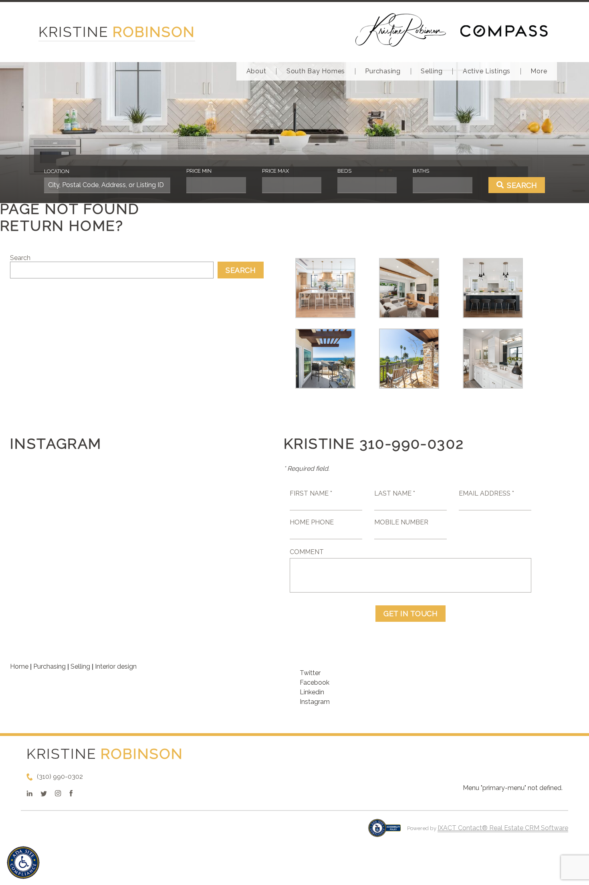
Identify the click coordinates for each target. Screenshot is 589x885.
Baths (421, 171)
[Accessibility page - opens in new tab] (384, 832)
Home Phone (312, 522)
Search (20, 258)
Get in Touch (410, 613)
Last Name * (394, 493)
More (539, 71)
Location (56, 171)
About (256, 71)
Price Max (275, 171)
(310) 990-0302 (60, 776)
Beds (344, 171)
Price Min (199, 171)
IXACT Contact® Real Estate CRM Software (503, 828)
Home (19, 666)
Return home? (62, 225)
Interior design (116, 666)
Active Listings (486, 71)
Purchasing (383, 71)
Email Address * (486, 493)
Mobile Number (401, 522)
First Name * (311, 493)
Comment (307, 552)
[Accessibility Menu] (23, 862)
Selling (431, 71)
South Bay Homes (315, 71)
